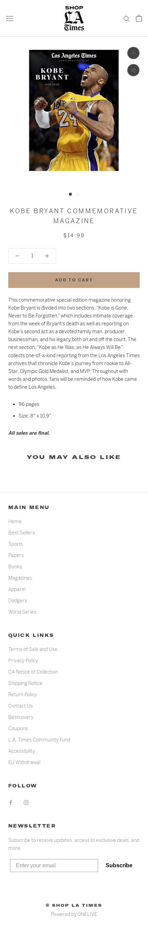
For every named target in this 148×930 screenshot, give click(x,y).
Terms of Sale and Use (32, 649)
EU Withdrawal (24, 762)
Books (15, 567)
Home (15, 521)
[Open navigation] (9, 18)
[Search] (127, 18)
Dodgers (17, 600)
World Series (22, 612)
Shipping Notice (25, 683)
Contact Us (20, 706)
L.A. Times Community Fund (39, 740)
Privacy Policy (23, 660)
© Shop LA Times (74, 905)
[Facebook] (10, 802)
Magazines (20, 578)
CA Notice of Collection (33, 672)
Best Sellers (21, 533)
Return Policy (22, 694)
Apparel (16, 589)
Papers (16, 555)
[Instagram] (26, 802)
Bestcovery (20, 717)
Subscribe (119, 865)
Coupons (18, 728)
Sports (15, 544)
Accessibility (21, 751)
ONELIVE (87, 914)
